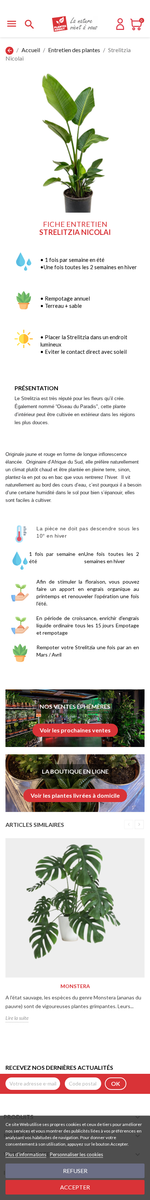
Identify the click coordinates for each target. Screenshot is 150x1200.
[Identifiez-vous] (120, 27)
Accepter (75, 1187)
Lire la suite (16, 1018)
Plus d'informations (25, 1154)
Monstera (75, 986)
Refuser (75, 1170)
